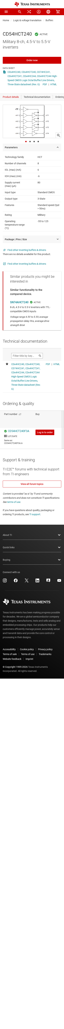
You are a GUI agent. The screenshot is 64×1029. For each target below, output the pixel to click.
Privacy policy (45, 649)
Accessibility (9, 649)
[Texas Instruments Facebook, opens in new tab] (16, 581)
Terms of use (27, 654)
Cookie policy (27, 649)
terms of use (13, 502)
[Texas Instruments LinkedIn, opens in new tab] (37, 581)
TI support (34, 514)
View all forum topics (32, 484)
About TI (7, 535)
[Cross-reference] (29, 11)
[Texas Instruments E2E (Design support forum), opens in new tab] (48, 581)
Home (6, 20)
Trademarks (45, 654)
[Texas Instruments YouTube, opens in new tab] (59, 581)
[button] (6, 11)
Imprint (29, 659)
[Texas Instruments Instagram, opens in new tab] (5, 581)
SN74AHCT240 (19, 302)
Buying (6, 559)
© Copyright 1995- (15, 667)
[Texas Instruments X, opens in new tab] (27, 581)
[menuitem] (19, 11)
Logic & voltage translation (27, 20)
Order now (32, 60)
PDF (45, 84)
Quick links (9, 547)
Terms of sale (10, 654)
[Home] (32, 4)
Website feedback (12, 659)
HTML (53, 84)
